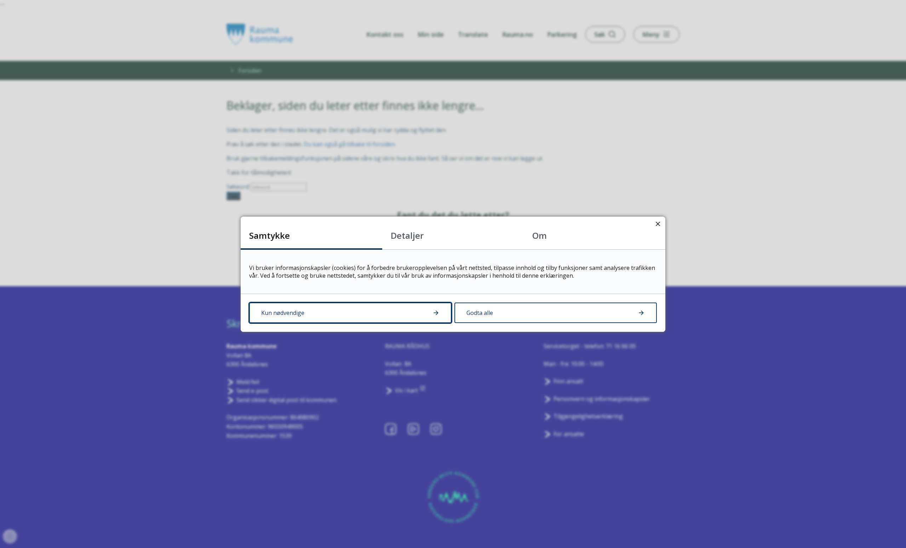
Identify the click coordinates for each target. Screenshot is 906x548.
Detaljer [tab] (407, 235)
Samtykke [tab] (269, 235)
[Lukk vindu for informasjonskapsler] (657, 224)
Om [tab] (539, 235)
